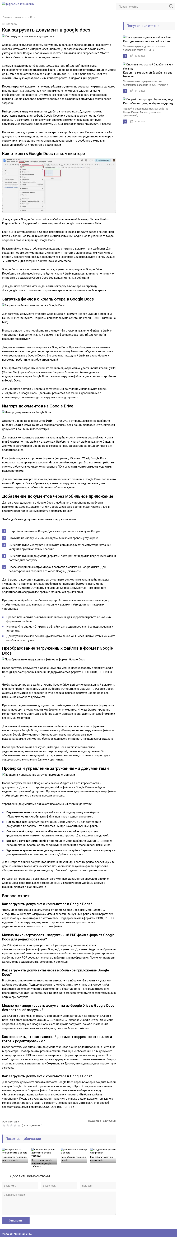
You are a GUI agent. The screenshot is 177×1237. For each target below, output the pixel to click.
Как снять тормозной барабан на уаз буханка (147, 74)
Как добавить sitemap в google (73, 1158)
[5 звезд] (19, 1125)
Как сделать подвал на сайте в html (146, 41)
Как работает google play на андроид (148, 103)
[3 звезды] (11, 1125)
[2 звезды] (7, 1125)
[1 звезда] (4, 1125)
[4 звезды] (15, 1125)
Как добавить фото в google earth (101, 1158)
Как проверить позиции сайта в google (14, 1158)
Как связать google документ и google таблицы (41, 1163)
